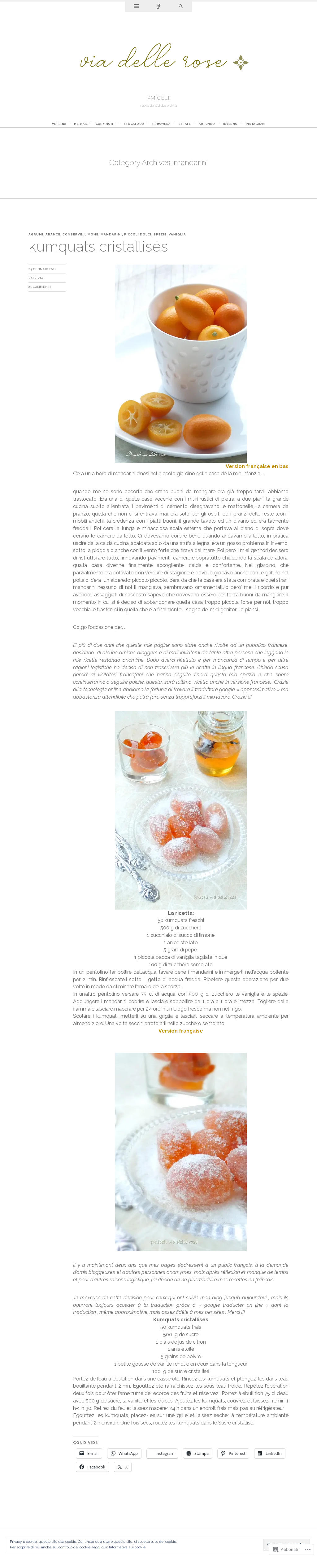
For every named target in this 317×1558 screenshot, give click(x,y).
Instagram (255, 123)
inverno (230, 123)
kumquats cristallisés (98, 246)
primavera (161, 123)
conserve (72, 234)
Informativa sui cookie (127, 1547)
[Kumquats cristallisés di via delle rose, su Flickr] (181, 810)
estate (185, 123)
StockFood (134, 123)
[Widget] (136, 7)
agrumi (35, 234)
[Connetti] (158, 7)
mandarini (111, 234)
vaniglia (177, 234)
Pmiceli (158, 98)
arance (53, 234)
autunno (207, 123)
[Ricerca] (181, 7)
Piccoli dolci (137, 234)
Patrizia (35, 278)
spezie (160, 234)
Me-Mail (80, 123)
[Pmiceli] (158, 58)
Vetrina (59, 123)
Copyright (105, 123)
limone (92, 234)
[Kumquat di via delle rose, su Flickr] (181, 363)
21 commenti (39, 286)
